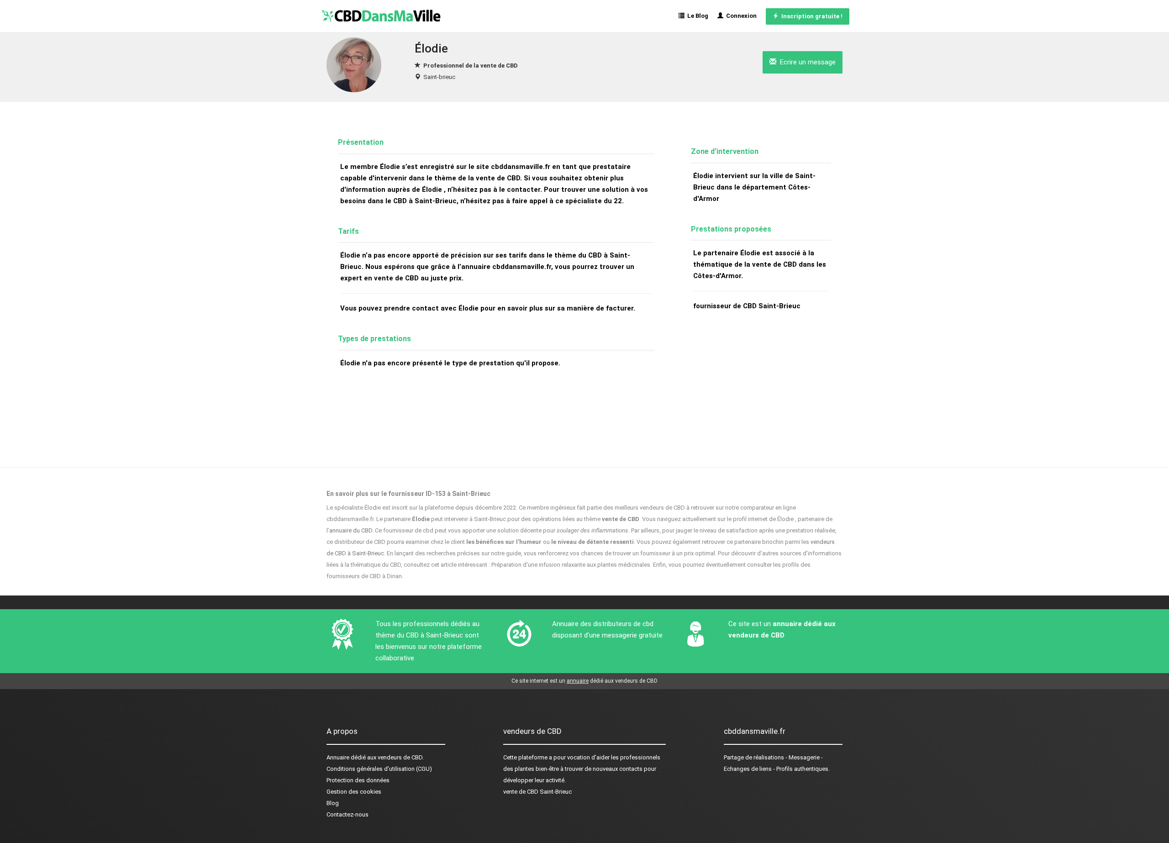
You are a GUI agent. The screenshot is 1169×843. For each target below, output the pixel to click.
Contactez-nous (347, 814)
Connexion (740, 15)
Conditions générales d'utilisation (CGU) (379, 768)
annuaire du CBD (350, 530)
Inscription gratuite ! (811, 16)
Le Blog (696, 15)
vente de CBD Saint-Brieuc (537, 791)
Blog (332, 803)
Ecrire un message (806, 62)
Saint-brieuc (439, 77)
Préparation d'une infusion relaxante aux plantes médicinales (570, 564)
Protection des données (358, 780)
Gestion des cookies (353, 791)
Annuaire (337, 757)
